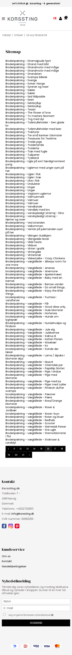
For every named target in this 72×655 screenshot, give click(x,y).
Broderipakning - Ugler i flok (23, 174)
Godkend (36, 623)
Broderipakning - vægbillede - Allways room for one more (36, 263)
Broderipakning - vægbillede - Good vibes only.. (36, 307)
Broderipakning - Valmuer (22, 200)
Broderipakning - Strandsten (24, 74)
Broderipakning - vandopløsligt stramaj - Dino (35, 213)
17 (55, 448)
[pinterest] (17, 526)
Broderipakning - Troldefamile (25, 145)
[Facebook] (4, 526)
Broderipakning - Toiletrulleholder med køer (33, 129)
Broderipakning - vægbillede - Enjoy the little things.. (34, 292)
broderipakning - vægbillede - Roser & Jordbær (30, 408)
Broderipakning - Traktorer (22, 132)
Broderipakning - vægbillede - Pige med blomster (31, 376)
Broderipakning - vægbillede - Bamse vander (35, 284)
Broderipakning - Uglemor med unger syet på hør (35, 169)
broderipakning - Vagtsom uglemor (28, 193)
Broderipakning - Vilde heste (24, 242)
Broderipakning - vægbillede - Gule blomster (34, 310)
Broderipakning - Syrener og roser (27, 87)
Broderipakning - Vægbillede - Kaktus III (31, 336)
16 (48, 448)
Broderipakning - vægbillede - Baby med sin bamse (34, 279)
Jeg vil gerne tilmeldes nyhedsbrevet (33, 614)
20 (16, 454)
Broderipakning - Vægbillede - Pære (29, 397)
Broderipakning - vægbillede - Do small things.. (36, 287)
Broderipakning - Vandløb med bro (28, 210)
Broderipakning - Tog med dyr (25, 119)
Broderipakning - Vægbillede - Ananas (30, 268)
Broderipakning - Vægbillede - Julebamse (32, 333)
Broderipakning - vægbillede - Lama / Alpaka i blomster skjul (35, 357)
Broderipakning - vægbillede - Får (27, 303)
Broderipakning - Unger (20, 187)
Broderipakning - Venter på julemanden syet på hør (34, 230)
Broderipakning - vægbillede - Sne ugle (31, 430)
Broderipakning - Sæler (20, 90)
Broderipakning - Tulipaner (23, 155)
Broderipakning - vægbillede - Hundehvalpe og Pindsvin (36, 324)
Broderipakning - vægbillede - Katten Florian (34, 339)
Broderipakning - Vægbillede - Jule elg (30, 329)
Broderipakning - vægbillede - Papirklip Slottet (35, 368)
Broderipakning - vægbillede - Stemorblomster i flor (36, 434)
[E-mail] (36, 608)
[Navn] (36, 601)
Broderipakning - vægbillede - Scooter (30, 423)
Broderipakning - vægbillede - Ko (27, 345)
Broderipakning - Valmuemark (25, 197)
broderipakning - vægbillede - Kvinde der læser (32, 350)
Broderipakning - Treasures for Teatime (31, 138)
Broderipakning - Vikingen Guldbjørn (28, 235)
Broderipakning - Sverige (21, 80)
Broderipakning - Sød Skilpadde (25, 96)
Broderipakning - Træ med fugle (26, 151)
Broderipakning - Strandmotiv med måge (32, 67)
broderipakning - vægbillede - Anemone (32, 271)
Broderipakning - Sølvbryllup (23, 103)
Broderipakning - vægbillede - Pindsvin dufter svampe (35, 389)
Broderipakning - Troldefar (22, 148)
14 (34, 448)
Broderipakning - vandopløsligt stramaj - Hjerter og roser (32, 217)
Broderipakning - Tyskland (22, 158)
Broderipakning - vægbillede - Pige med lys (33, 381)
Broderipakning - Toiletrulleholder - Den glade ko (35, 124)
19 (9, 454)
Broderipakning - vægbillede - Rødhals (30, 420)
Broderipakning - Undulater (23, 184)
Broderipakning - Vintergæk (23, 252)
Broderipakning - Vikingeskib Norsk (27, 239)
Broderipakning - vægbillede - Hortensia (31, 313)
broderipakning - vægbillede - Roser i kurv (32, 414)
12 (21, 448)
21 (23, 454)
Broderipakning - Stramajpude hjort (28, 61)
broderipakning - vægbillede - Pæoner (30, 394)
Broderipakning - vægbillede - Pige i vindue (33, 371)
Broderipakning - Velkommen (24, 226)
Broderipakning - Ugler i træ (23, 177)
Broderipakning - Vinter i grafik (25, 248)
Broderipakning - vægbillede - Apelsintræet (34, 274)
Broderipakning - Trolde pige (24, 142)
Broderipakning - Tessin (21, 109)
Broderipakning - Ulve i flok (23, 181)
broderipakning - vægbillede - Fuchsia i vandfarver (31, 298)
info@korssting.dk (22, 514)
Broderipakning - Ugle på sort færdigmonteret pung (35, 162)
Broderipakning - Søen (20, 100)
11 (14, 448)
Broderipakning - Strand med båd (27, 64)
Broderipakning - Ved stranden (25, 222)
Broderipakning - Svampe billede (26, 77)
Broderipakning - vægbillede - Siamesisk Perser (36, 426)
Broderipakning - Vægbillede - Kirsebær (31, 342)
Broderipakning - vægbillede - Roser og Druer (35, 417)
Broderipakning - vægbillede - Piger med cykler (36, 384)
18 (62, 448)
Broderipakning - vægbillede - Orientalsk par (34, 365)
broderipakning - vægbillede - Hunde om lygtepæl (32, 318)
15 (41, 448)
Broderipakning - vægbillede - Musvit (29, 362)
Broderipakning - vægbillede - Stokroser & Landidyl (33, 441)
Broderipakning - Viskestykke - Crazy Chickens (35, 258)
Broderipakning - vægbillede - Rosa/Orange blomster (34, 402)
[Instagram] (10, 526)
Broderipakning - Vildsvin (21, 245)
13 (27, 448)
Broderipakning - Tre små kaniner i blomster (34, 135)
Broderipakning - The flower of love (28, 112)
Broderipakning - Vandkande (24, 206)
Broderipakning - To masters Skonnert (30, 116)
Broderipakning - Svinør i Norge (25, 83)
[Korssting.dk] (21, 19)
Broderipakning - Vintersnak (23, 255)
